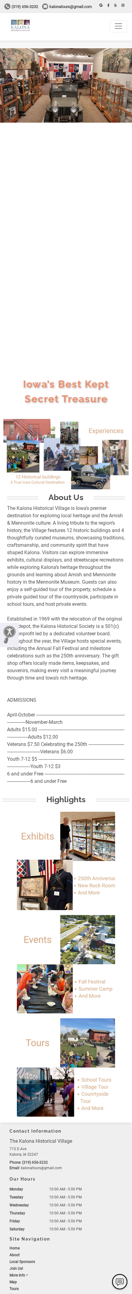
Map (13, 1282)
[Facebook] (108, 5)
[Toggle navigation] (118, 26)
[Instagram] (123, 5)
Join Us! (16, 1268)
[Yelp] (115, 5)
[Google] (101, 5)
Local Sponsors (22, 1262)
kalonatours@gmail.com (70, 6)
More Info (17, 1275)
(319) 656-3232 (25, 6)
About (15, 1255)
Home (15, 1248)
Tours (14, 1289)
